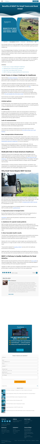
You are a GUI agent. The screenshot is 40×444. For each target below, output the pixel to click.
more (3, 433)
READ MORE (11, 294)
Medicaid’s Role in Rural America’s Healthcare (13, 68)
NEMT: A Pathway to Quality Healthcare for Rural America (16, 72)
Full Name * (4, 357)
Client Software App (16, 430)
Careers (15, 440)
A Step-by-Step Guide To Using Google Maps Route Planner (28, 433)
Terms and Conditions (21, 440)
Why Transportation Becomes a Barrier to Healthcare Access (28, 430)
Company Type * (5, 369)
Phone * (3, 363)
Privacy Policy (28, 440)
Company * (4, 366)
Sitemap (37, 440)
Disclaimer (33, 440)
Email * (3, 360)
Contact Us (26, 423)
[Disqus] (20, 310)
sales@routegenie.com (28, 420)
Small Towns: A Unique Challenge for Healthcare (14, 66)
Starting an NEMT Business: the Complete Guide (28, 436)
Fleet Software (15, 431)
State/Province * (5, 372)
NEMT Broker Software (5, 430)
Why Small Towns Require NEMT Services (12, 70)
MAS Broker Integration (5, 431)
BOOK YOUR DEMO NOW (20, 381)
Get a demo (36, 1)
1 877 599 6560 (26, 422)
